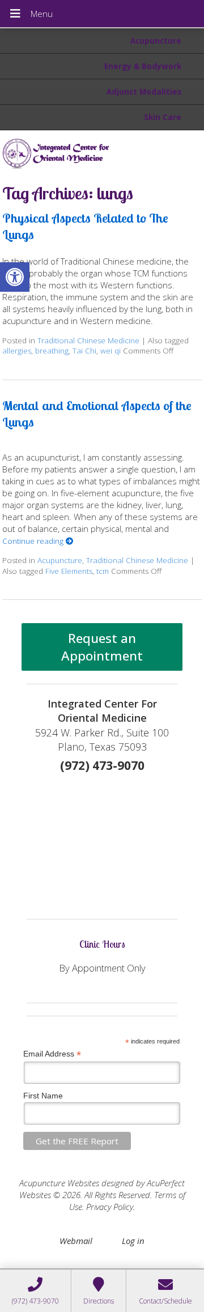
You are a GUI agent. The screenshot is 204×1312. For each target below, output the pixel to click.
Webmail (76, 1240)
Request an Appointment (102, 646)
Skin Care (162, 117)
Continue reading (34, 541)
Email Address (52, 1054)
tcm (102, 571)
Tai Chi (84, 351)
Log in (133, 1240)
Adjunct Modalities (144, 92)
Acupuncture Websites (59, 1183)
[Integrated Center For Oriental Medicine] (102, 152)
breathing (52, 351)
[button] (14, 277)
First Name (43, 1095)
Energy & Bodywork (142, 66)
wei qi (110, 351)
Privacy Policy (109, 1206)
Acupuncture (155, 41)
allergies (16, 351)
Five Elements (68, 571)
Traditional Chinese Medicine (88, 340)
